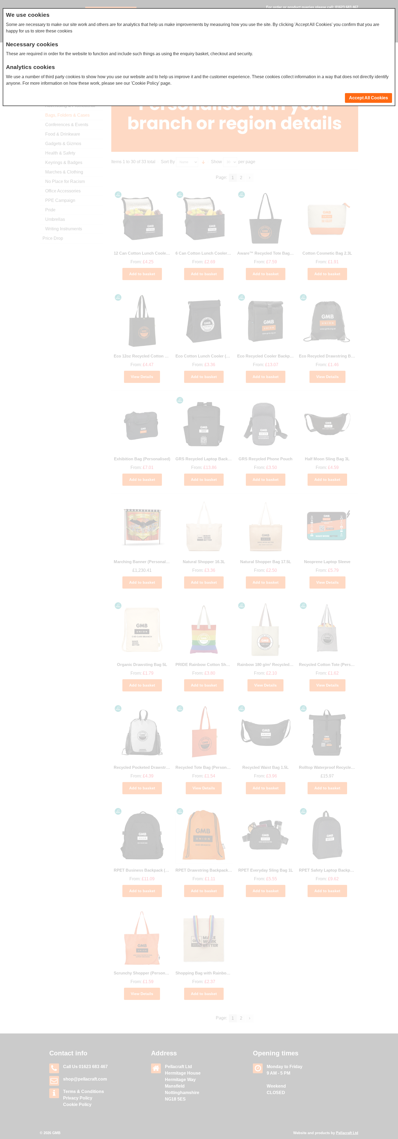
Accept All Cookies (368, 98)
